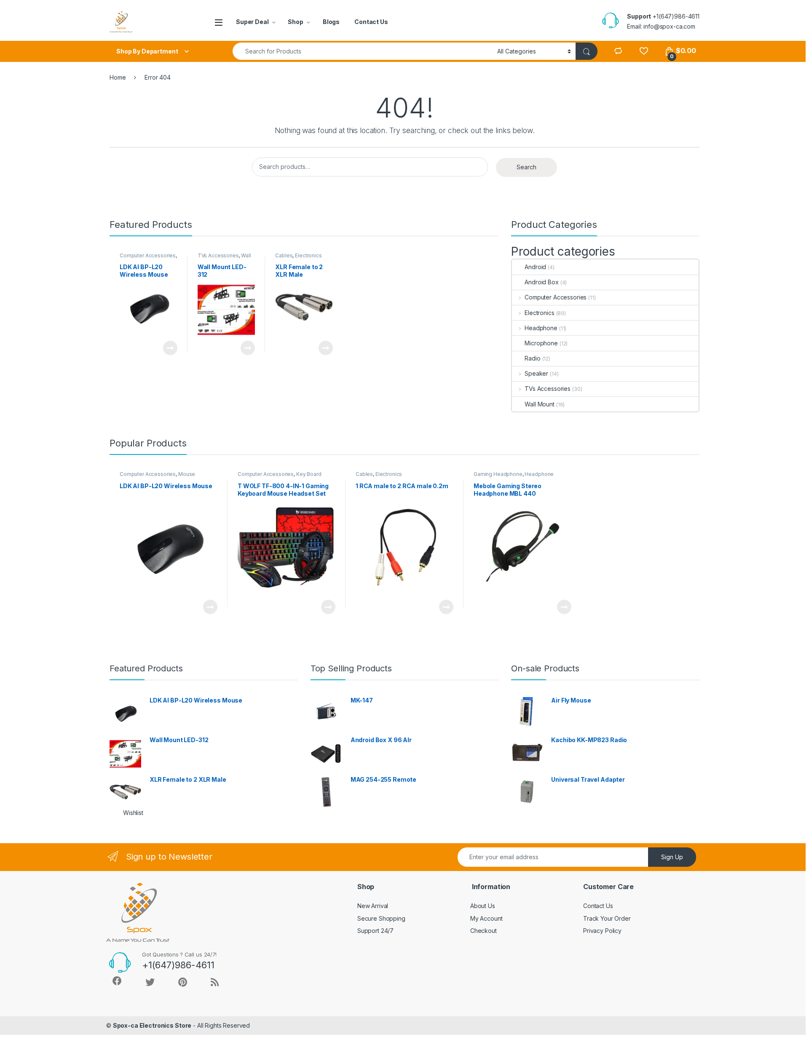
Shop (295, 21)
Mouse (186, 474)
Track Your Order (607, 918)
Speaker (536, 373)
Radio (532, 358)
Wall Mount (540, 404)
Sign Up (672, 856)
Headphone (541, 327)
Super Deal (252, 21)
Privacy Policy (602, 930)
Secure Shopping (381, 918)
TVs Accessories (218, 255)
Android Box (541, 282)
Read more (170, 348)
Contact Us (371, 21)
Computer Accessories (148, 255)
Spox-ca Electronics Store (152, 1025)
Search (526, 167)
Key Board (308, 474)
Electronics (308, 255)
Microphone (541, 343)
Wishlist (133, 812)
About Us (482, 905)
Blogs (331, 21)
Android (535, 266)
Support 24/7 (375, 930)
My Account (486, 918)
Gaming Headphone (498, 474)
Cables (283, 255)
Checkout (483, 930)
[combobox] (363, 51)
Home (118, 77)
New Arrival (372, 905)
